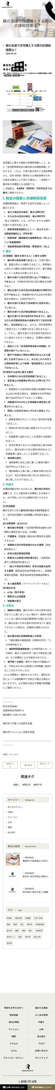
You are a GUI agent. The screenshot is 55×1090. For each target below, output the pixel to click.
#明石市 (26, 784)
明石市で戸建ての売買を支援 (17, 723)
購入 (30, 930)
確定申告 (18, 918)
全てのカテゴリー (16, 806)
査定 (20, 937)
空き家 (9, 930)
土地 (10, 822)
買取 (23, 930)
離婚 (17, 930)
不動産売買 (40, 924)
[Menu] (50, 4)
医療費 (27, 918)
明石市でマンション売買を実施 (18, 732)
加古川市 (37, 937)
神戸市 (27, 937)
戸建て (5, 754)
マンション (13, 754)
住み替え (12, 832)
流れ (22, 924)
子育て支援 (38, 918)
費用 (15, 924)
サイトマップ (41, 1057)
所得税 (9, 918)
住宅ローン (11, 937)
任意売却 (39, 930)
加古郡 (9, 943)
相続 (10, 827)
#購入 (16, 784)
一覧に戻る (27, 765)
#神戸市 (38, 784)
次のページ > (45, 765)
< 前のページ (10, 765)
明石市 (29, 924)
